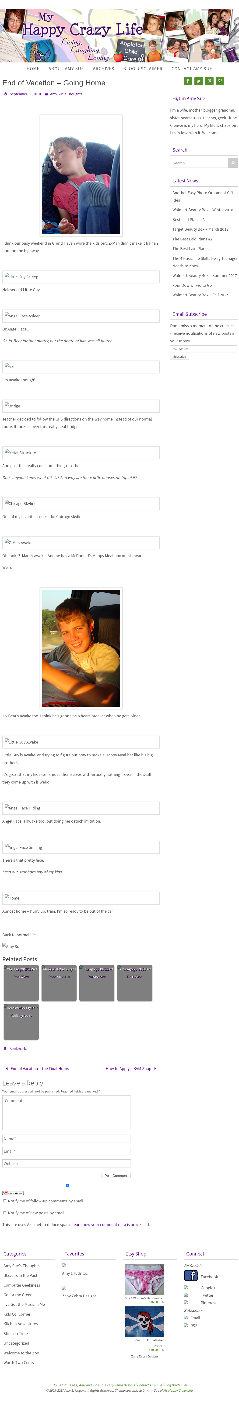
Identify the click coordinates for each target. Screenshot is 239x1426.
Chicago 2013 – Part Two (22, 973)
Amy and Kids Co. (91, 1383)
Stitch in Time (16, 1332)
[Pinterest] (209, 81)
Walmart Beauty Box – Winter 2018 (202, 209)
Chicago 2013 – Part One (135, 973)
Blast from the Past (20, 1274)
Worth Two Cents (19, 1361)
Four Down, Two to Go (192, 285)
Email (195, 1316)
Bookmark (18, 1048)
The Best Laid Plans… (191, 248)
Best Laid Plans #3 (188, 219)
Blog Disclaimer (175, 1383)
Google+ (208, 1286)
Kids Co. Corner (17, 1312)
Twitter (207, 1293)
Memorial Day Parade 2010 (60, 973)
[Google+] (220, 81)
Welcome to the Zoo (21, 1351)
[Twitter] (198, 81)
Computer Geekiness (22, 1283)
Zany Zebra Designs (144, 1355)
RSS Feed (70, 1383)
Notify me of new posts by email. (36, 1211)
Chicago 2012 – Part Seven (97, 973)
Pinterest (209, 1301)
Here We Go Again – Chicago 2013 (22, 1011)
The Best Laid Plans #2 (192, 239)
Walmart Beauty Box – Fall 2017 (200, 295)
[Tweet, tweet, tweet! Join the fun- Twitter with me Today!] (186, 1293)
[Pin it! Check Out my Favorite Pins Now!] (186, 1301)
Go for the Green (18, 1293)
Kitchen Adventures (21, 1322)
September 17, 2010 (25, 93)
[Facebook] (188, 81)
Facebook (209, 1275)
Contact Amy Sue (149, 1383)
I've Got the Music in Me (24, 1303)
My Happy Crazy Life (177, 1388)
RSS (193, 1324)
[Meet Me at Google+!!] (186, 1286)
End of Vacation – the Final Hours (39, 1067)
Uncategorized (16, 1341)
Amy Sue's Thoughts (66, 93)
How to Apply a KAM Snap (129, 1067)
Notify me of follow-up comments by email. (46, 1199)
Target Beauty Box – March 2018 (200, 229)
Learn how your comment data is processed (110, 1223)
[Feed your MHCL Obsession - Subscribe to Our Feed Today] (186, 1324)
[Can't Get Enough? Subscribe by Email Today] (186, 1316)
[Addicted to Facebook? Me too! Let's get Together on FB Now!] (191, 1278)
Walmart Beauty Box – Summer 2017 (204, 275)
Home (56, 1383)
